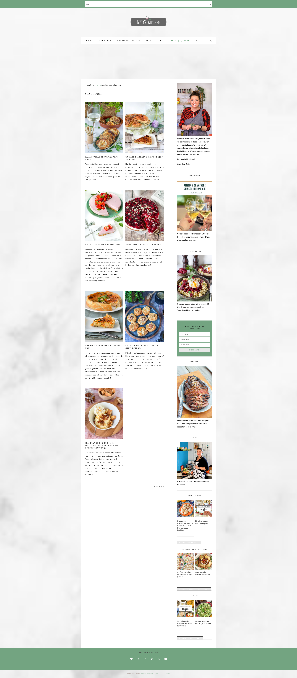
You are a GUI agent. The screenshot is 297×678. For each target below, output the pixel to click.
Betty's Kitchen (148, 22)
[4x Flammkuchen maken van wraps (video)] (185, 569)
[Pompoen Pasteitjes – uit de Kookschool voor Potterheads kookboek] (185, 508)
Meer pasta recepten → (190, 638)
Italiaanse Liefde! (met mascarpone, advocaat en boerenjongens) (101, 445)
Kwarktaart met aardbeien (102, 244)
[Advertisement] (148, 61)
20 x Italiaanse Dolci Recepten (201, 522)
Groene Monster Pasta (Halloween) (203, 622)
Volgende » (158, 486)
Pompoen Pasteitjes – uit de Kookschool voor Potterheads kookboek (185, 525)
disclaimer (159, 674)
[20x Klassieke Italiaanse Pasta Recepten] (185, 609)
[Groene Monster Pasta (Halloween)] (203, 609)
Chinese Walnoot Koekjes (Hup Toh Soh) (141, 346)
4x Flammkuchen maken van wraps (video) (184, 574)
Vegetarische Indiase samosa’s (202, 573)
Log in (167, 674)
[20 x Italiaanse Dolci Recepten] (203, 508)
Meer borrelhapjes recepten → (194, 589)
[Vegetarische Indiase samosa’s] (203, 569)
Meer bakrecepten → (189, 542)
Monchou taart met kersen (143, 244)
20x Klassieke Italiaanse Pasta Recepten (184, 623)
